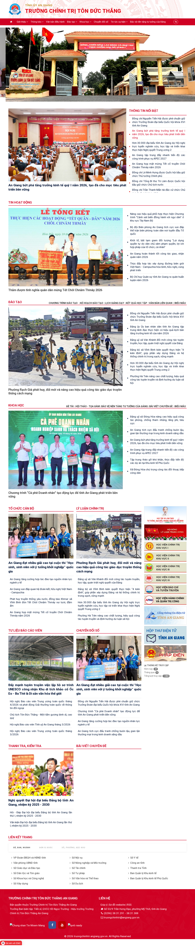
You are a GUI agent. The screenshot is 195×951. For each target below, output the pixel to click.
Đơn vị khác (46, 848)
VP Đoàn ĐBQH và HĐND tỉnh (29, 857)
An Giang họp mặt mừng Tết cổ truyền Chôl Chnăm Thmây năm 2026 (158, 165)
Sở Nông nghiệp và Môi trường (89, 862)
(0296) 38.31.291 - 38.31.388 (121, 913)
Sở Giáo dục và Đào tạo (26, 868)
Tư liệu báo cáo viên (25, 630)
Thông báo (36, 21)
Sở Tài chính (78, 868)
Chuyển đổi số (101, 21)
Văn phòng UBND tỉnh (25, 862)
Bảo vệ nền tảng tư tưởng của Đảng (148, 21)
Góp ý (104, 904)
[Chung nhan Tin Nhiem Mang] (27, 925)
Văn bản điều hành (55, 21)
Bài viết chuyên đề (161, 406)
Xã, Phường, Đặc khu (73, 848)
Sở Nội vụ (77, 857)
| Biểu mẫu (179, 303)
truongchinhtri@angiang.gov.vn (121, 917)
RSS (129, 904)
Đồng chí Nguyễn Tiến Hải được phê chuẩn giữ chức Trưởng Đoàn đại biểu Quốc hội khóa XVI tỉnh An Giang (158, 122)
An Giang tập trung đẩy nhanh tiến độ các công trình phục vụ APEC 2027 (158, 157)
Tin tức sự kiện (118, 21)
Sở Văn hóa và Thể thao (85, 878)
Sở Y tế (134, 857)
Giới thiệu (22, 21)
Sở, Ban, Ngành (21, 848)
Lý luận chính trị (90, 508)
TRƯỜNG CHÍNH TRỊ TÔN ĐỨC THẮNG (73, 11)
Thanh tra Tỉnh (138, 868)
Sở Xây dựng (20, 883)
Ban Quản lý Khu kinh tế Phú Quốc (149, 878)
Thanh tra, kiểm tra (24, 746)
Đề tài (70, 406)
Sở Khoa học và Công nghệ (28, 878)
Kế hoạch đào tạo (91, 303)
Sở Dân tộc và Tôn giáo (26, 873)
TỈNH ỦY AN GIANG (38, 5)
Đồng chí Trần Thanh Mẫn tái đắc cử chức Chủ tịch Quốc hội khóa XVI (158, 191)
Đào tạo (71, 21)
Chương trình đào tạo (63, 303)
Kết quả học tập (136, 303)
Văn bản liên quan (160, 303)
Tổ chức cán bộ (21, 508)
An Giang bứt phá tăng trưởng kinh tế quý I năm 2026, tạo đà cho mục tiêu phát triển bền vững (158, 134)
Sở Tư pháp (78, 873)
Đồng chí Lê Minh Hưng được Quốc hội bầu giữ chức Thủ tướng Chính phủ (158, 174)
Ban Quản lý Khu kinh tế (143, 873)
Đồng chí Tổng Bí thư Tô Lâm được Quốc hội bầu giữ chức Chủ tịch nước (158, 183)
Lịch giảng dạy (114, 303)
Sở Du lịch (77, 883)
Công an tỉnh (137, 862)
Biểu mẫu (180, 406)
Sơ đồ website (117, 904)
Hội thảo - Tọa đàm (88, 406)
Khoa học (85, 21)
